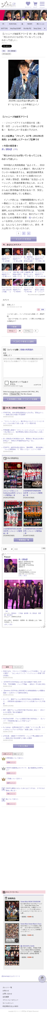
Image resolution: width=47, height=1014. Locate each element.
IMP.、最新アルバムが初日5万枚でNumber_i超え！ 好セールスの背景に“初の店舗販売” (24, 711)
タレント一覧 (7, 987)
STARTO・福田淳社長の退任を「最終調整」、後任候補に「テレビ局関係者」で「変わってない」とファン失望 (23, 448)
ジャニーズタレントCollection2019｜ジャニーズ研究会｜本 (12, 493)
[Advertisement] (23, 647)
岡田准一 (14, 613)
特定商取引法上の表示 (10, 1006)
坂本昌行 (10, 615)
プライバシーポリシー (10, 1000)
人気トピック (7, 754)
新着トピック (18, 754)
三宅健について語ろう (14, 778)
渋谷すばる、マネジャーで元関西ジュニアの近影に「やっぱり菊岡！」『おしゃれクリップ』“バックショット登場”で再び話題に (24, 673)
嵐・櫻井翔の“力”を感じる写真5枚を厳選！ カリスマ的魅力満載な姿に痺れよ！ (30, 262)
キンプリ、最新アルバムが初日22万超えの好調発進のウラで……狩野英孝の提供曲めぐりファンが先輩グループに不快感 (24, 701)
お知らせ (6, 991)
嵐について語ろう (12, 799)
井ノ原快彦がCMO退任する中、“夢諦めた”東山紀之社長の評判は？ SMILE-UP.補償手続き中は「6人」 (23, 440)
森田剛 (26, 613)
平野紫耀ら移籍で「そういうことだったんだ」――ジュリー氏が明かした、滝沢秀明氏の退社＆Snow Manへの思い (23, 431)
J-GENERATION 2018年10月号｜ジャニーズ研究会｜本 (12, 531)
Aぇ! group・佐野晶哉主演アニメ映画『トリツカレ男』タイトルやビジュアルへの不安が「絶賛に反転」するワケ (24, 728)
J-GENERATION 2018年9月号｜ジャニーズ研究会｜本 (32, 531)
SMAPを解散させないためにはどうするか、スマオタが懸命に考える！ (25, 789)
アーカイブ (6, 54)
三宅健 (20, 613)
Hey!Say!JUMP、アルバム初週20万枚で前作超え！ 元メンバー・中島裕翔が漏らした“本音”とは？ (24, 720)
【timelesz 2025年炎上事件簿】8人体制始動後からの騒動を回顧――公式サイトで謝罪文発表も (24, 692)
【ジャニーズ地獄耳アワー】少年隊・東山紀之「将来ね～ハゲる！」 (6, 262)
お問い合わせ (7, 994)
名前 (4, 353)
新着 (7, 667)
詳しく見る (23, 575)
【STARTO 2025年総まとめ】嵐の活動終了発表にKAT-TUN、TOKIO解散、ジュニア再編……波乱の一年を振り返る (24, 683)
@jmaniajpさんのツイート (11, 976)
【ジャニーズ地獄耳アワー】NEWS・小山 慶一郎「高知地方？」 (17, 293)
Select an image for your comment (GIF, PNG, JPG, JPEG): (21, 393)
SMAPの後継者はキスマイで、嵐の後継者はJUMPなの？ (24, 769)
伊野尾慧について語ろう (15, 758)
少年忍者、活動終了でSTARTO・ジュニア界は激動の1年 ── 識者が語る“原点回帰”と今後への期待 (23, 737)
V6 (4, 51)
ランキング (18, 667)
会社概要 (6, 997)
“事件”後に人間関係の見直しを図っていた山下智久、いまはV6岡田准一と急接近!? (18, 277)
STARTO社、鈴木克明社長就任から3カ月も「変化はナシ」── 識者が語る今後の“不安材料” (24, 414)
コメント (6, 359)
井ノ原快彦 (11, 51)
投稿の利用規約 (26, 350)
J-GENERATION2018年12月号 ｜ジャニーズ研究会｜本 (32, 493)
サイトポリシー (8, 1003)
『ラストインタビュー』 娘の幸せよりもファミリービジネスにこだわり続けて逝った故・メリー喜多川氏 (23, 422)
